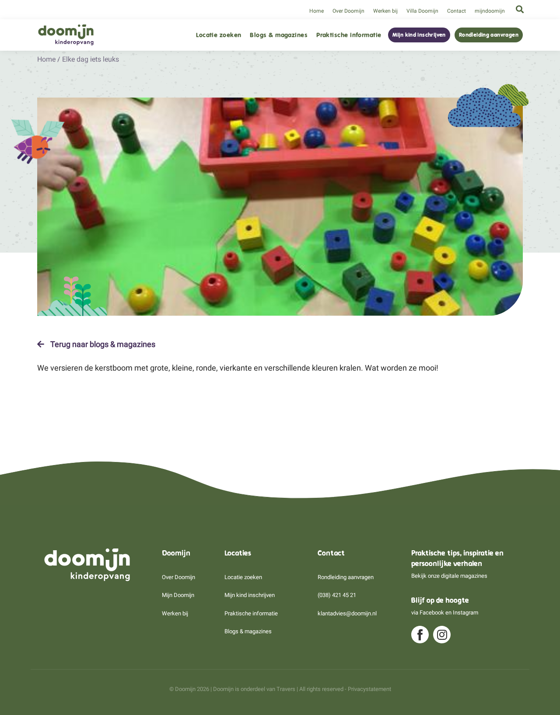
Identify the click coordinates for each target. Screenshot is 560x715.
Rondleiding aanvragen (488, 34)
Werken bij (385, 11)
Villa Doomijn (422, 11)
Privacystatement (369, 689)
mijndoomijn (490, 11)
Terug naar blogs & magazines (102, 344)
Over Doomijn (348, 11)
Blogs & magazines (279, 35)
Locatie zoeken (218, 35)
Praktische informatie (348, 35)
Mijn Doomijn (178, 595)
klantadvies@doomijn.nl (347, 613)
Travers (285, 689)
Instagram (465, 612)
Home (316, 11)
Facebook (432, 612)
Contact (456, 11)
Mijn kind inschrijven (419, 34)
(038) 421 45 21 (337, 595)
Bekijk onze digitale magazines (449, 576)
